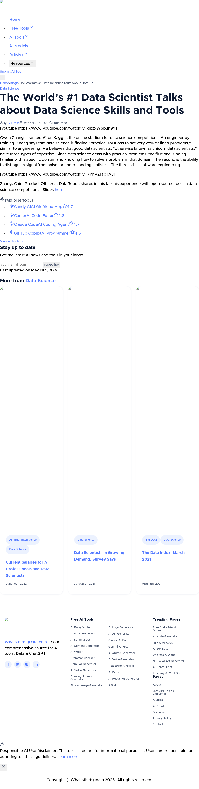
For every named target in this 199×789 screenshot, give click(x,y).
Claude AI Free (118, 640)
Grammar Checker (82, 658)
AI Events (159, 706)
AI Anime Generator (121, 653)
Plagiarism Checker (121, 666)
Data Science (9, 88)
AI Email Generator (83, 633)
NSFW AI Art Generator (168, 661)
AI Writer (76, 652)
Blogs (14, 83)
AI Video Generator (83, 670)
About (157, 685)
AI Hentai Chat (162, 667)
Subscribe (51, 264)
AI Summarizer (80, 639)
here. (59, 190)
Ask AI (112, 685)
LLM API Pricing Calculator (163, 692)
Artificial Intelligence (23, 540)
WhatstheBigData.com (26, 642)
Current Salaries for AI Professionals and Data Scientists (27, 569)
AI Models (18, 46)
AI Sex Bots (160, 649)
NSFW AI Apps (163, 642)
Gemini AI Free (118, 646)
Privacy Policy (162, 718)
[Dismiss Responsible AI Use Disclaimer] (3, 767)
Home (15, 20)
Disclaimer (160, 712)
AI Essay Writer (80, 627)
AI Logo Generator (120, 627)
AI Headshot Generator (123, 678)
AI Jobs (158, 700)
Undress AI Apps (164, 655)
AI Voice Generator (121, 659)
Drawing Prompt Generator (81, 678)
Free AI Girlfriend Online (164, 629)
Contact (158, 724)
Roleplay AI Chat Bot (167, 673)
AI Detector (116, 672)
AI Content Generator (84, 646)
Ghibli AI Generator (83, 664)
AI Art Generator (119, 634)
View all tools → (12, 241)
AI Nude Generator (165, 636)
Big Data (151, 540)
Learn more (68, 757)
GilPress (13, 123)
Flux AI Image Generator (86, 685)
